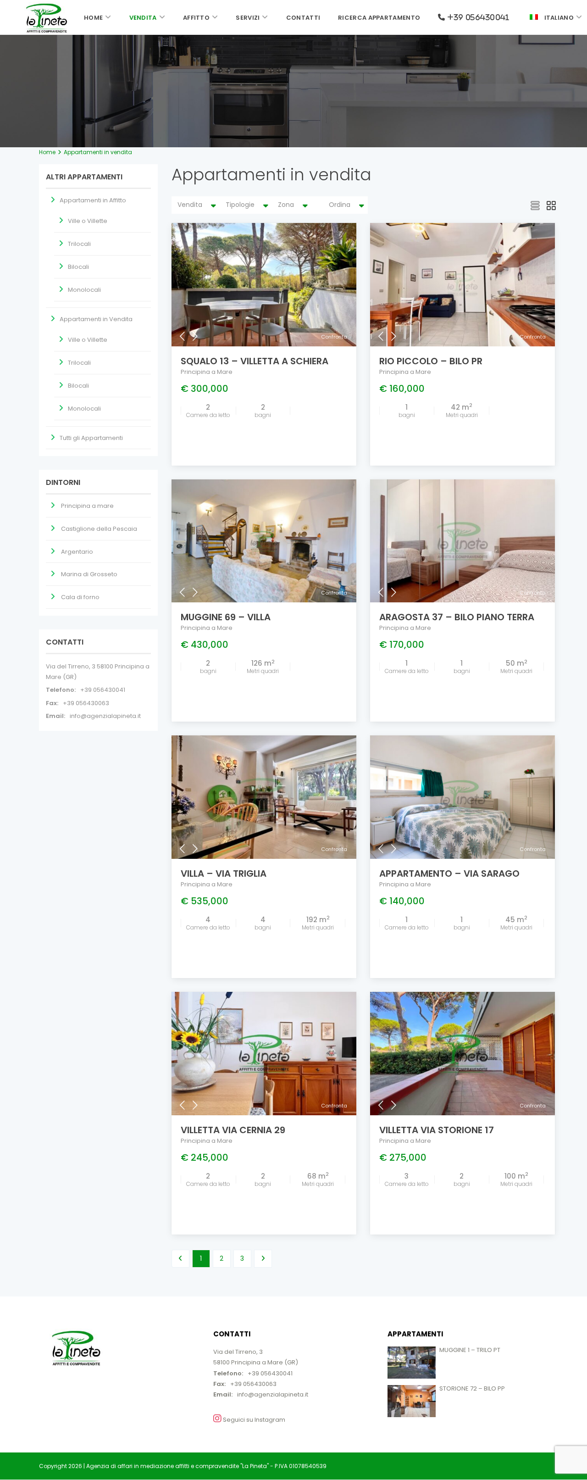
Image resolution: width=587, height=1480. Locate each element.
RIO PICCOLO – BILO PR (430, 361)
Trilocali (79, 243)
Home (93, 17)
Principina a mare (87, 505)
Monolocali (84, 289)
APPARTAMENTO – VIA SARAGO (449, 873)
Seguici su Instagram (253, 1419)
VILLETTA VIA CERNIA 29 (233, 1130)
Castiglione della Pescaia (99, 528)
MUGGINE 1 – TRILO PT (469, 1350)
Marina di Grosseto (89, 574)
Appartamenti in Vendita (96, 319)
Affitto (196, 17)
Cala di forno (80, 597)
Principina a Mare (207, 371)
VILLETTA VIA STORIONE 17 (436, 1130)
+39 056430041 (102, 689)
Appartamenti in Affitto (93, 200)
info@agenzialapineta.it (105, 716)
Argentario (77, 551)
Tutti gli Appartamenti (91, 438)
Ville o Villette (87, 221)
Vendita (143, 17)
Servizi (248, 17)
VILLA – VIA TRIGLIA (223, 873)
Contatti (303, 17)
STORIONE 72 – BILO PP (472, 1388)
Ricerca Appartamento (379, 17)
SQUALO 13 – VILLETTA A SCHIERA (254, 361)
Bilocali (78, 266)
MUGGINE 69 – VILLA (226, 617)
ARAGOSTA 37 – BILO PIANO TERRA (456, 617)
